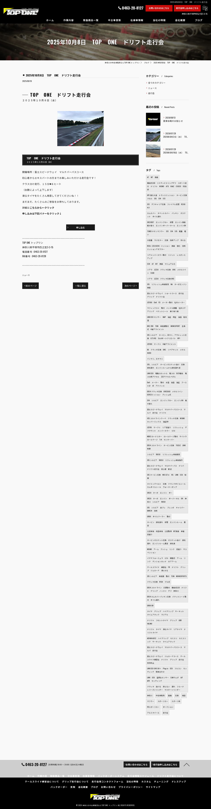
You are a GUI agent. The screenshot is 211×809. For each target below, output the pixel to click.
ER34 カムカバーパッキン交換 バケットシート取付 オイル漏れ (166, 598)
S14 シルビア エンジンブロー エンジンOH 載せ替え (167, 402)
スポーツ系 (176, 701)
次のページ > (130, 285)
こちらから (36, 207)
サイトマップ (153, 786)
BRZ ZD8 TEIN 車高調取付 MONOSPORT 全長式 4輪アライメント (166, 328)
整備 (170, 695)
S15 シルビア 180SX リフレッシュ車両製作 (165, 460)
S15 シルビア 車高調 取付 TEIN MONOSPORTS (167, 576)
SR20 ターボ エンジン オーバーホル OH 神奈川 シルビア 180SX (167, 500)
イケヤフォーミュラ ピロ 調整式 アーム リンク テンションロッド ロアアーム (166, 560)
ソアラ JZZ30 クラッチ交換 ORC (160, 278)
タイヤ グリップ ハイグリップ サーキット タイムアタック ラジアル (166, 613)
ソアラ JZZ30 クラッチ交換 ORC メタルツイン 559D (166, 271)
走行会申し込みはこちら (187, 7)
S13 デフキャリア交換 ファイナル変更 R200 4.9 (167, 206)
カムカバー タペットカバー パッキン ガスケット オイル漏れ (166, 215)
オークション (168, 707)
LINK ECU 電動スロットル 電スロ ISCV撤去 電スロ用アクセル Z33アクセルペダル (167, 375)
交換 (177, 695)
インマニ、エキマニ (155, 358)
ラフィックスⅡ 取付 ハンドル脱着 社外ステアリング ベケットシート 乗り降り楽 (166, 309)
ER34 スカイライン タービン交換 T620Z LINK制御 (166, 447)
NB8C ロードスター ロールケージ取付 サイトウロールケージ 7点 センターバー (167, 438)
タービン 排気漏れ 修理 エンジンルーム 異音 (166, 524)
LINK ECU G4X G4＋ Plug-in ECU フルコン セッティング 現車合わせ (167, 670)
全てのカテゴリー (157, 82)
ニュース (26, 275)
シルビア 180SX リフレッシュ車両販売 (163, 454)
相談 (183, 695)
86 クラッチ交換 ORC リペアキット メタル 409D (167, 351)
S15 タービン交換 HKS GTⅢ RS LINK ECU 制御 (166, 476)
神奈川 (149, 695)
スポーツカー (163, 701)
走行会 (151, 93)
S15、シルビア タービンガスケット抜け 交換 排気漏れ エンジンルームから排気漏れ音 (166, 366)
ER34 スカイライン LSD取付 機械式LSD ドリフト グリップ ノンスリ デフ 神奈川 (167, 589)
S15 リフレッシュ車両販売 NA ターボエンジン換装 (167, 286)
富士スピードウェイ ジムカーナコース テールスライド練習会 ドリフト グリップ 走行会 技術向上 (166, 659)
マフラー (150, 701)
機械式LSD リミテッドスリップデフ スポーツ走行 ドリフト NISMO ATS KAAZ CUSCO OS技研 (167, 186)
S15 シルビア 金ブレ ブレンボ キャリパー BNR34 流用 (166, 509)
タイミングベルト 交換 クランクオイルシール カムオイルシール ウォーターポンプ (167, 485)
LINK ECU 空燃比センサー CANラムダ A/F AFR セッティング (166, 679)
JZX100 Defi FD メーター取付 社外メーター (166, 302)
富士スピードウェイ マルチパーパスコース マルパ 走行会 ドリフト (166, 411)
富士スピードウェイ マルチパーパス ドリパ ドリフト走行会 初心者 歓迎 (166, 467)
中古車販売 (160, 695)
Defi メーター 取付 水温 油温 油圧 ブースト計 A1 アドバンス (167, 384)
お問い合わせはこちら (159, 7)
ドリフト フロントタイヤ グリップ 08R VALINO (165, 622)
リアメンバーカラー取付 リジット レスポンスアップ (166, 256)
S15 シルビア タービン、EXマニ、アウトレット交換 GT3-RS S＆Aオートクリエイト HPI (167, 336)
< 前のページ (30, 285)
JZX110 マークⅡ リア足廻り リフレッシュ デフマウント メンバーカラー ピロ (167, 429)
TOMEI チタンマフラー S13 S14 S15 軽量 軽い (166, 233)
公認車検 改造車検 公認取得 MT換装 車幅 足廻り (166, 533)
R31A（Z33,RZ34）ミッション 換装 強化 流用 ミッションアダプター (167, 247)
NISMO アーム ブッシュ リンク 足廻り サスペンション (167, 551)
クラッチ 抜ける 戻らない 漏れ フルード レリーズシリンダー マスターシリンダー (166, 688)
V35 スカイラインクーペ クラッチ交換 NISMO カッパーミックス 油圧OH (166, 420)
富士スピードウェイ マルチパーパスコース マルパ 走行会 (166, 649)
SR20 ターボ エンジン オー (159, 492)
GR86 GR (150, 605)
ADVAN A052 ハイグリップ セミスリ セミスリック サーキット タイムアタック (166, 640)
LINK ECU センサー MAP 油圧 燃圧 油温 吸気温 (167, 319)
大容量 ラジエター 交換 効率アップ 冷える (166, 240)
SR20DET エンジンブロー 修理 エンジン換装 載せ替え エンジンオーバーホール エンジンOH (167, 224)
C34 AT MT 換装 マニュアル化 (161, 264)
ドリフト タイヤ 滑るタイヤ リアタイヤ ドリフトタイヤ (166, 631)
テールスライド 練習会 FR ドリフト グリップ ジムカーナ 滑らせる (166, 569)
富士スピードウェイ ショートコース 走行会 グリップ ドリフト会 (166, 295)
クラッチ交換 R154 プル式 (158, 582)
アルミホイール (153, 712)
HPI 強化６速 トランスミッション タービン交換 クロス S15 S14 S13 (167, 197)
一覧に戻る (80, 285)
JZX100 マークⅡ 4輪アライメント (161, 344)
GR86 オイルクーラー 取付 (158, 516)
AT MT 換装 (152, 177)
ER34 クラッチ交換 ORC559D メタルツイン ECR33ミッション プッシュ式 (165, 393)
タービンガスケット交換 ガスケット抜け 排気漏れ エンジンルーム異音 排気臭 (166, 542)
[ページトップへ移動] (186, 764)
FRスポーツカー (153, 707)
